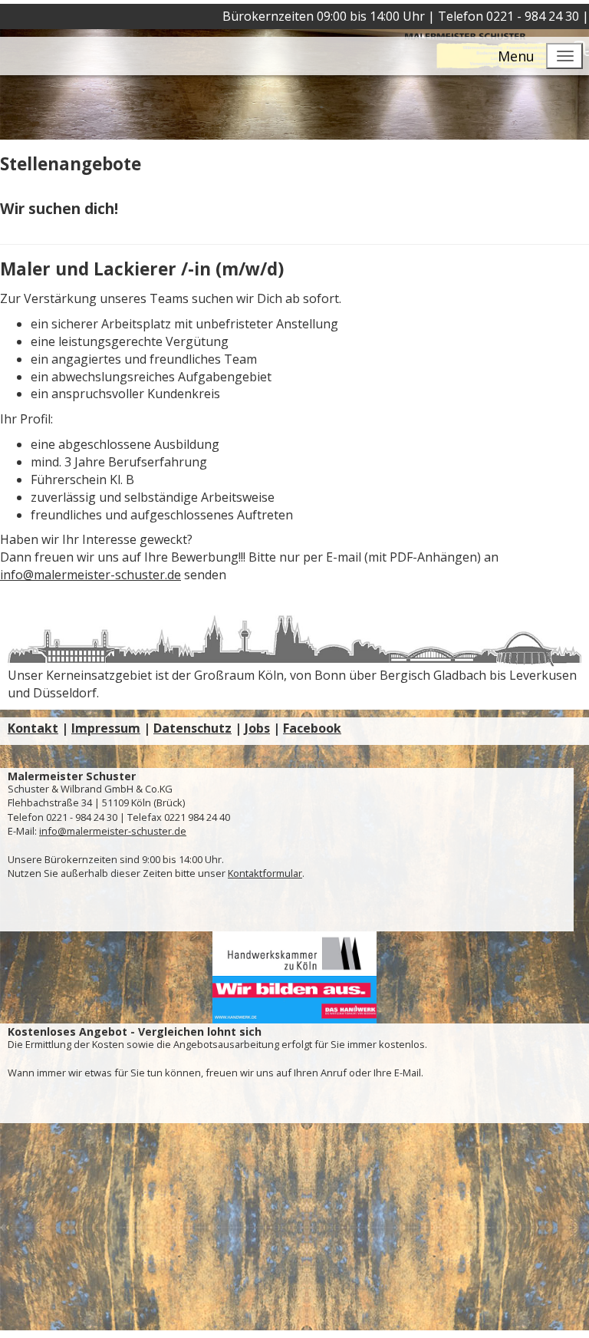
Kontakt (33, 728)
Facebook (312, 728)
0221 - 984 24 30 (532, 16)
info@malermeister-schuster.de (90, 574)
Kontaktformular (265, 873)
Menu (516, 56)
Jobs (257, 728)
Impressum (105, 728)
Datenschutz (192, 728)
